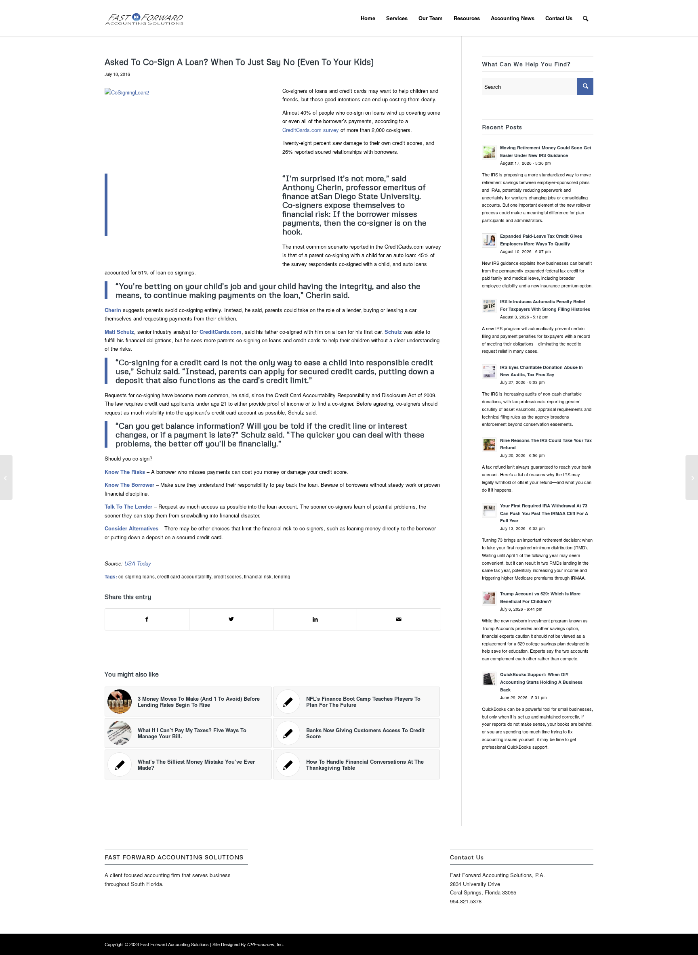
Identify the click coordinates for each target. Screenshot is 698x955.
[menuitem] (368, 18)
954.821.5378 (465, 901)
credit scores (228, 576)
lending (282, 576)
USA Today (137, 563)
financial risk (257, 576)
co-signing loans (136, 576)
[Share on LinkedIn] (315, 619)
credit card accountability (184, 576)
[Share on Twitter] (231, 619)
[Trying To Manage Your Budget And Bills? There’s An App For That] (6, 477)
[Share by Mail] (399, 619)
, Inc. (265, 944)
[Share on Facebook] (147, 619)
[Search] (585, 18)
